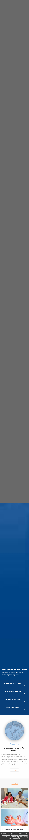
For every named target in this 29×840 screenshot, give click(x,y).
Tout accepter (6, 836)
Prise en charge (12, 708)
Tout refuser (15, 836)
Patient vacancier (12, 700)
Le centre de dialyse (12, 684)
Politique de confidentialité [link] (14, 838)
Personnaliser (23, 836)
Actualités (14, 784)
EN (14, 506)
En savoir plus (14, 770)
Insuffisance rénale (12, 692)
